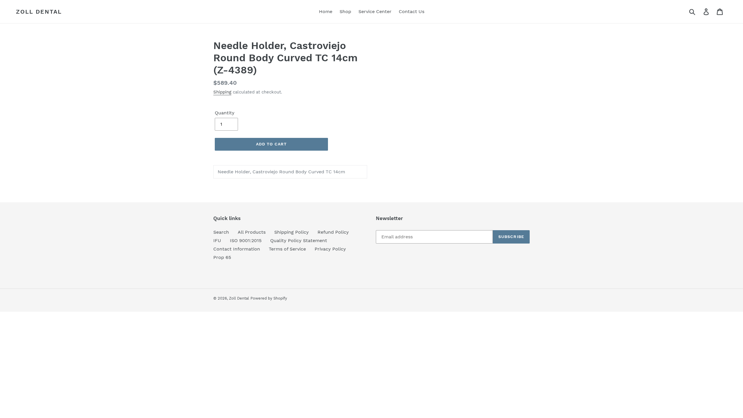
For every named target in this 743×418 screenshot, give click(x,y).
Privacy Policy (330, 249)
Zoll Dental (39, 11)
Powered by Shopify (268, 298)
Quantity (225, 113)
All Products (252, 232)
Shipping (222, 92)
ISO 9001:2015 (246, 240)
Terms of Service (287, 249)
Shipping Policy (291, 232)
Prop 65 (222, 257)
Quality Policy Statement (298, 240)
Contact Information (236, 249)
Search (221, 232)
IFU (217, 240)
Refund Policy (333, 232)
